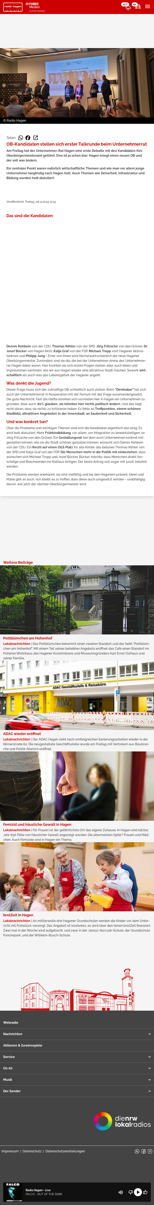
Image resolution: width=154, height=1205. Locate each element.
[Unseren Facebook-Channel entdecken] (143, 1151)
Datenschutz (32, 1151)
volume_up (121, 1192)
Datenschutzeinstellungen (65, 1151)
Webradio (10, 1023)
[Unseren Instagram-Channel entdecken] (150, 1151)
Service (9, 1057)
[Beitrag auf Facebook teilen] (27, 137)
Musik (7, 1080)
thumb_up (145, 1192)
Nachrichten (12, 1034)
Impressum (10, 1151)
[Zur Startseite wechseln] (12, 7)
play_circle (138, 1192)
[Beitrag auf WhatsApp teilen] (20, 137)
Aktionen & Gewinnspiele (22, 1045)
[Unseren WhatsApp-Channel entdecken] (137, 1151)
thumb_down (130, 1192)
